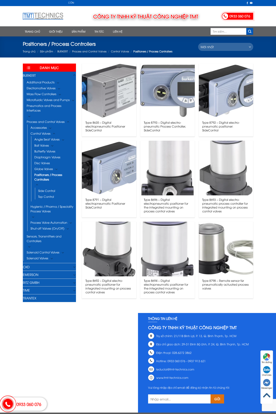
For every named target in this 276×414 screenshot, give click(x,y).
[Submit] (249, 31)
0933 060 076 (29, 404)
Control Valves (120, 51)
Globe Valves (43, 169)
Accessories (39, 127)
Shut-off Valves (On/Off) (47, 228)
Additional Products (41, 82)
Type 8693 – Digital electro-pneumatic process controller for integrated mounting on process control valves (225, 205)
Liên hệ (117, 31)
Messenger (266, 387)
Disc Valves (42, 163)
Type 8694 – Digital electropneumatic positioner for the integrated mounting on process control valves (166, 286)
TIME (26, 290)
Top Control (46, 196)
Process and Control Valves (89, 51)
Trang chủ (32, 31)
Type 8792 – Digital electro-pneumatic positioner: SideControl (221, 126)
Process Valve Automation (49, 222)
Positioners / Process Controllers (48, 177)
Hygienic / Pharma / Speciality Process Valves (52, 208)
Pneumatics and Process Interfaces (44, 108)
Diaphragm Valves (47, 157)
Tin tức (99, 31)
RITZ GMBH (31, 282)
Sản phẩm (78, 31)
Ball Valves (41, 145)
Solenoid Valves (37, 258)
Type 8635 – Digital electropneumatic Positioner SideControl (105, 126)
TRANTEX (29, 298)
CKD (26, 267)
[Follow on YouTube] (251, 3)
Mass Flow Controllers (41, 94)
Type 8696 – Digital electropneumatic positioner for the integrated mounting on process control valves (166, 205)
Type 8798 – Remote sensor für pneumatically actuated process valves (225, 284)
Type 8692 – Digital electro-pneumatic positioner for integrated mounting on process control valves (108, 286)
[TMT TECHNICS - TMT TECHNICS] (43, 16)
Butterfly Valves (44, 151)
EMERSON (30, 274)
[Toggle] (74, 75)
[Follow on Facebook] (247, 3)
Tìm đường (267, 362)
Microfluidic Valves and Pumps (48, 100)
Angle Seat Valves (47, 139)
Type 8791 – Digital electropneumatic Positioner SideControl (105, 203)
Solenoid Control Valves (43, 252)
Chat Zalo (267, 375)
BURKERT (62, 51)
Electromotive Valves (41, 88)
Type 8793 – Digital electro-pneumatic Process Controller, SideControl (165, 126)
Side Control (46, 191)
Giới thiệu (56, 31)
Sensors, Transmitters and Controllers (44, 238)
